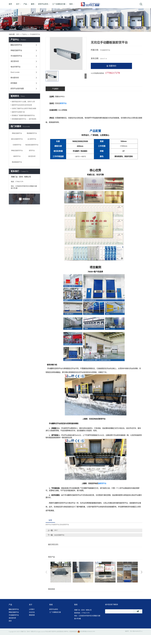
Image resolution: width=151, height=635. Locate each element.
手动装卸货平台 (35, 34)
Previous (46, 572)
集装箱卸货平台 (32, 133)
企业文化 (32, 612)
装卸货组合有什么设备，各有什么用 (23, 101)
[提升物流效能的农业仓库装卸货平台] (105, 572)
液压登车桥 (15, 61)
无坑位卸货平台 (64, 524)
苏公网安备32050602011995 (87, 631)
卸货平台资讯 (43, 4)
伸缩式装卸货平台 (17, 150)
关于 (17, 4)
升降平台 (65, 631)
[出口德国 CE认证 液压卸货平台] (83, 572)
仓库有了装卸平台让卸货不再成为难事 (24, 108)
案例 (32, 4)
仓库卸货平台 (17, 145)
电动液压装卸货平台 (31, 145)
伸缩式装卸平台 (16, 50)
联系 (71, 4)
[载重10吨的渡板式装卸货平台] (127, 572)
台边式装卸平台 (59, 535)
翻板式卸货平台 (16, 45)
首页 (10, 4)
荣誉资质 (32, 615)
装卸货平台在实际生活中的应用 (22, 105)
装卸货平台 (17, 156)
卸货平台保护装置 (17, 88)
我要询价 (112, 66)
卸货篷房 (14, 83)
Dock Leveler (15, 72)
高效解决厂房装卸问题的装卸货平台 (23, 115)
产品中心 (24, 34)
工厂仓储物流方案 (58, 4)
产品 (25, 4)
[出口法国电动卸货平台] (60, 572)
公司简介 (32, 609)
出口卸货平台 (32, 139)
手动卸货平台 (55, 524)
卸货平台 (32, 150)
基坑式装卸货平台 (17, 139)
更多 (10, 621)
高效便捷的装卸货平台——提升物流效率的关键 (25, 119)
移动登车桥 (15, 78)
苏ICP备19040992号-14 (136, 631)
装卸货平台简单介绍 (18, 112)
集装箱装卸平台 (17, 162)
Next (141, 572)
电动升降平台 (15, 67)
